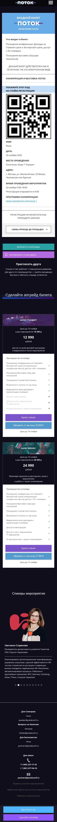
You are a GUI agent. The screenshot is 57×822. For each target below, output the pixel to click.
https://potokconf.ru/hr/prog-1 (21, 201)
